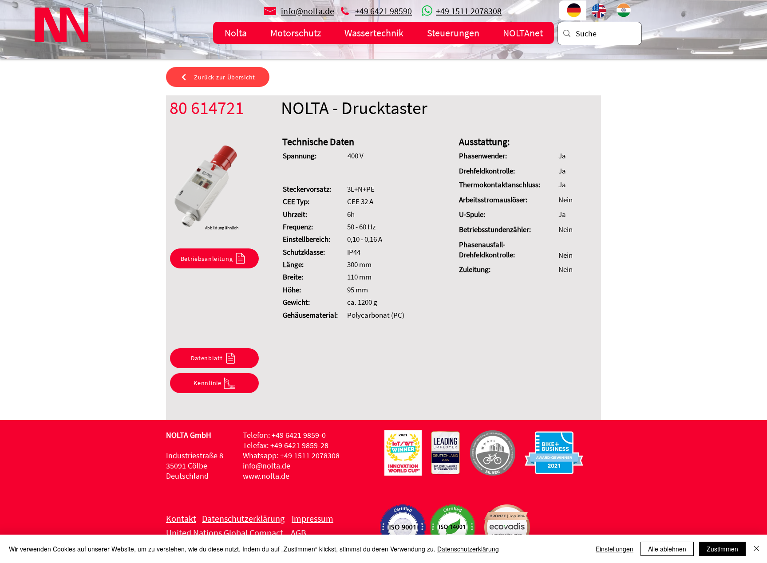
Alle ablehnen (667, 548)
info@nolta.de (266, 466)
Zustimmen (722, 548)
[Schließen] (756, 549)
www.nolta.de (266, 476)
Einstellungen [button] (614, 548)
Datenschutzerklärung (468, 548)
